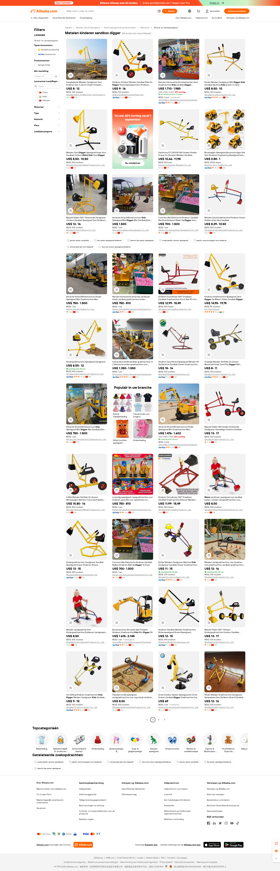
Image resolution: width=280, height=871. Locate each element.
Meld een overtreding (174, 819)
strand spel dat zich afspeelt (81, 247)
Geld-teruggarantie (87, 794)
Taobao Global (152, 858)
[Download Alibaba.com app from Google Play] (234, 845)
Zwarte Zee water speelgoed (142, 240)
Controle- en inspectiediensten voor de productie (97, 812)
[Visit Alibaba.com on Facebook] (208, 823)
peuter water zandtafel (79, 240)
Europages (182, 858)
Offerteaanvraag (129, 794)
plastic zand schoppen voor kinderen (212, 240)
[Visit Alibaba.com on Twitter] (220, 823)
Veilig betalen (85, 789)
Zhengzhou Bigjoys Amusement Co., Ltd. (130, 230)
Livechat (168, 794)
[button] (159, 11)
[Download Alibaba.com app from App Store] (212, 845)
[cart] (199, 11)
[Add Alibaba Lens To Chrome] (83, 845)
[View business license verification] (166, 866)
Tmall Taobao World (125, 858)
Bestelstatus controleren (218, 800)
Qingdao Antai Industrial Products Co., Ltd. (223, 230)
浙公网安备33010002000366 (187, 866)
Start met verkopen (215, 794)
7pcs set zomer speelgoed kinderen (116, 247)
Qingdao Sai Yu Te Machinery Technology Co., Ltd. (86, 95)
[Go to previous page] (147, 719)
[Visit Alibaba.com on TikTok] (237, 823)
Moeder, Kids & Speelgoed (88, 27)
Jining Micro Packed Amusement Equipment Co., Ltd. (178, 100)
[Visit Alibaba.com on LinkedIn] (214, 823)
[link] (276, 843)
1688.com (110, 858)
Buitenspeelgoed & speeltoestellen (120, 27)
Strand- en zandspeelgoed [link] (166, 27)
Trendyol (171, 858)
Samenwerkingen (215, 811)
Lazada (140, 858)
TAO (163, 858)
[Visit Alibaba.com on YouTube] (232, 823)
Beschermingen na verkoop (91, 805)
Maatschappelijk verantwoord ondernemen (49, 801)
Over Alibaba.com (45, 783)
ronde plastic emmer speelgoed (175, 240)
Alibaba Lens (42, 845)
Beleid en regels (86, 819)
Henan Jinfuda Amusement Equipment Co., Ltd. (132, 309)
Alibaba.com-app (192, 845)
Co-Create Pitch (43, 794)
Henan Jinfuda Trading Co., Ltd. (80, 309)
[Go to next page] (164, 719)
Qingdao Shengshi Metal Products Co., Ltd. (85, 165)
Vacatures (41, 808)
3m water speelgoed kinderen (109, 240)
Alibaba (68, 27)
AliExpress (98, 858)
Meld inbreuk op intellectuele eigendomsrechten (177, 812)
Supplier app (151, 845)
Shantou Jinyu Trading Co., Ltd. (218, 165)
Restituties (169, 805)
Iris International (211, 309)
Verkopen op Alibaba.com (218, 789)
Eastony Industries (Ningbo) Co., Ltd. (174, 165)
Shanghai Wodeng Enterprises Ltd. (128, 95)
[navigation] (47, 374)
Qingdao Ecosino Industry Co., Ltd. (220, 95)
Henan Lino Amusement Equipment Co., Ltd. (178, 230)
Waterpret (144, 27)
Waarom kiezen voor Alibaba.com (51, 789)
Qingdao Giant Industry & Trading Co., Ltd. (85, 374)
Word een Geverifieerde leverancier (223, 805)
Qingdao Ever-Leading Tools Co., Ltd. (174, 309)
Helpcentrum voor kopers (176, 789)
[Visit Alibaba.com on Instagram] (226, 823)
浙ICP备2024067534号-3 (214, 866)
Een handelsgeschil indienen (177, 800)
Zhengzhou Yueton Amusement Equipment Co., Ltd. (132, 374)
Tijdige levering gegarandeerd (92, 800)
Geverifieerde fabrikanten (133, 789)
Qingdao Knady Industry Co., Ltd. (81, 230)
